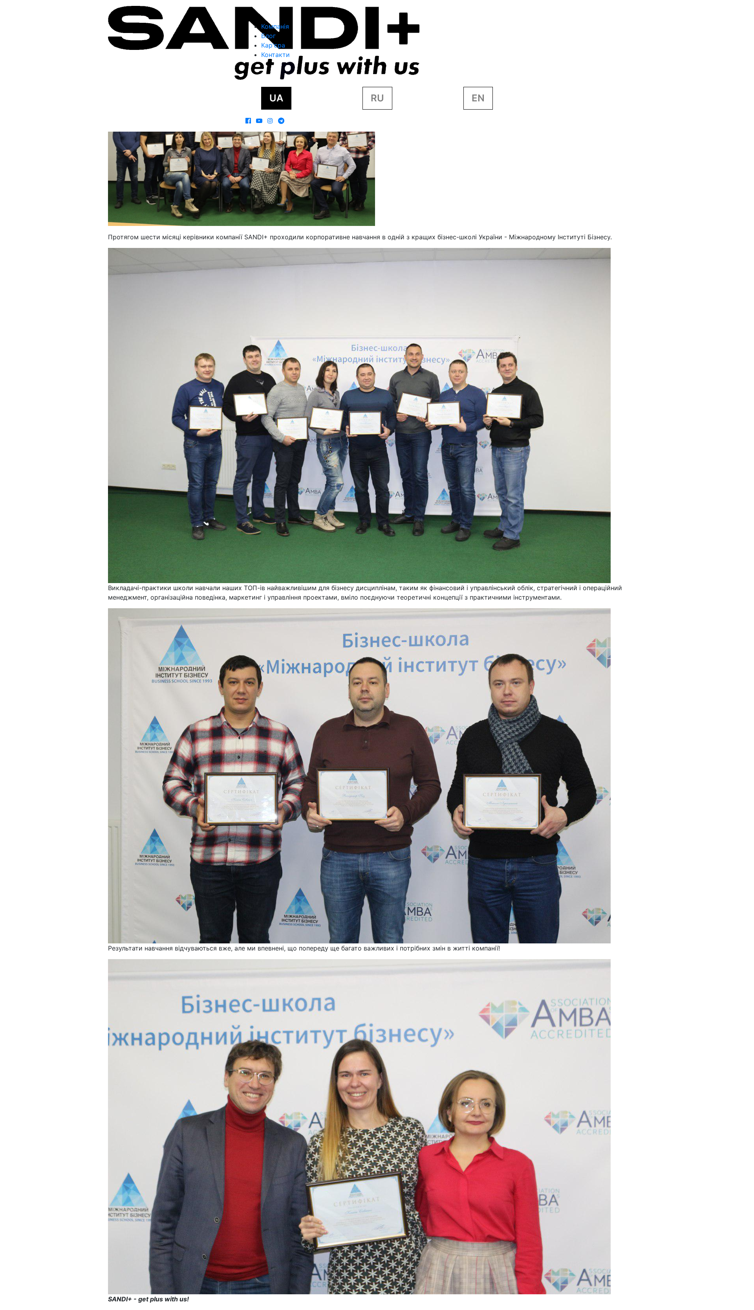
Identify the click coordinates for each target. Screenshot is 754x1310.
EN (478, 98)
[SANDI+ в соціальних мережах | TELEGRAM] (281, 121)
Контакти (275, 55)
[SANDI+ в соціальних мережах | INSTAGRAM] (270, 121)
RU (377, 98)
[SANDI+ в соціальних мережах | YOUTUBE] (259, 121)
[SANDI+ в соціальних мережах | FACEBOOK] (248, 121)
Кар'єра (273, 45)
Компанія (275, 26)
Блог (268, 36)
